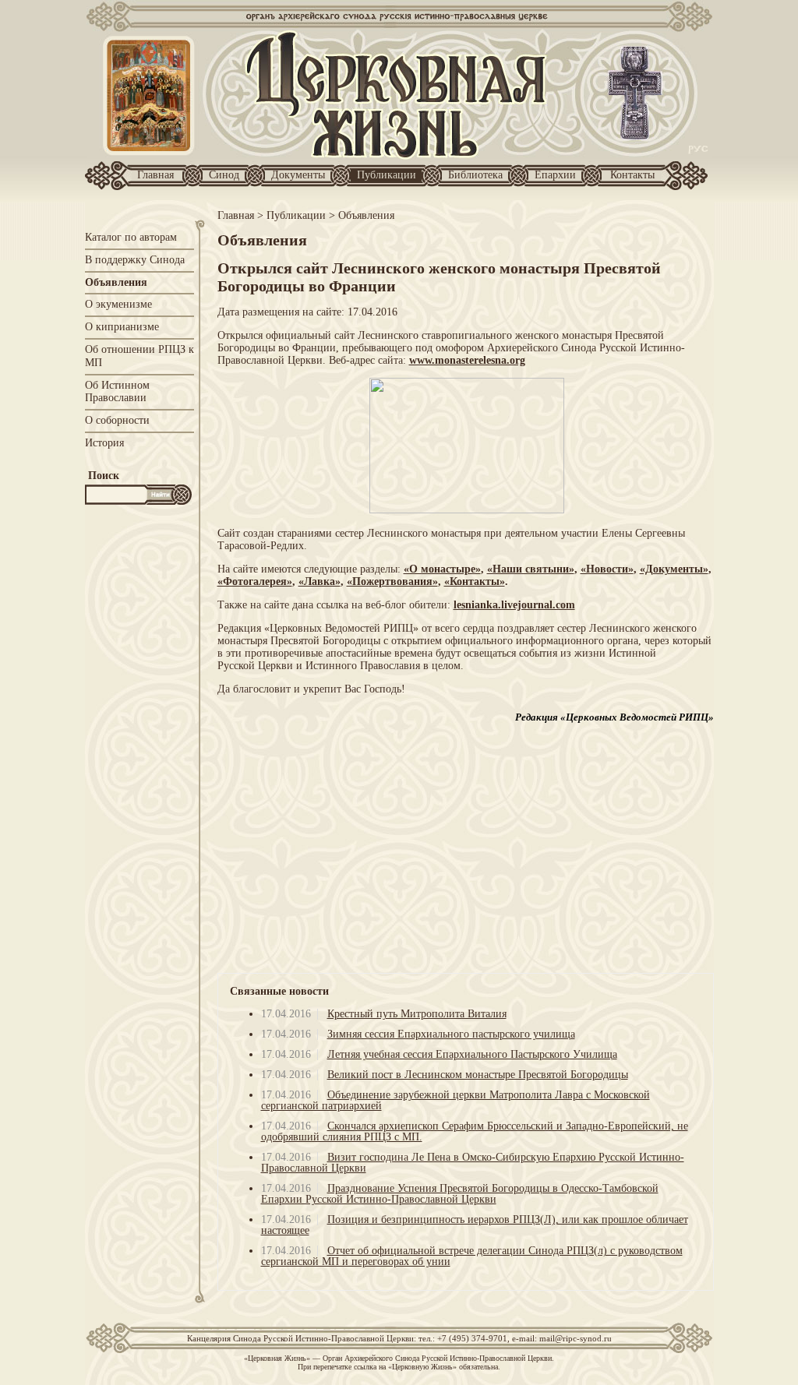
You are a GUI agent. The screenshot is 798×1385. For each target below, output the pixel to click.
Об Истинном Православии (117, 391)
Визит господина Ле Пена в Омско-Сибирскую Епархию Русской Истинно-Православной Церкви (472, 1162)
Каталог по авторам (131, 237)
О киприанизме (122, 327)
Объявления (116, 282)
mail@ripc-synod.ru (575, 1338)
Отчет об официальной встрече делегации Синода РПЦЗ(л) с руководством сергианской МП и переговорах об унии (472, 1256)
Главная (155, 175)
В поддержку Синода (135, 260)
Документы (298, 175)
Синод (224, 175)
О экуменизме (118, 304)
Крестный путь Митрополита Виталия (417, 1014)
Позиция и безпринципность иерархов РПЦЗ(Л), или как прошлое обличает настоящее (474, 1225)
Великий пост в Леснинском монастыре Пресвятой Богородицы (477, 1074)
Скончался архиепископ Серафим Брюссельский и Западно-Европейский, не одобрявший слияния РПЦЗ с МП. (474, 1131)
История (104, 443)
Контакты (632, 175)
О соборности (117, 420)
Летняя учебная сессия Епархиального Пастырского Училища (472, 1054)
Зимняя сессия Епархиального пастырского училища (451, 1034)
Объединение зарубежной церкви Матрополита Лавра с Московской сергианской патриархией (455, 1100)
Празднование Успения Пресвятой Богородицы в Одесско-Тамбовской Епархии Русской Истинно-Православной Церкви (460, 1193)
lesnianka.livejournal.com (514, 605)
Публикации (386, 175)
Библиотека (475, 175)
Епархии (555, 175)
